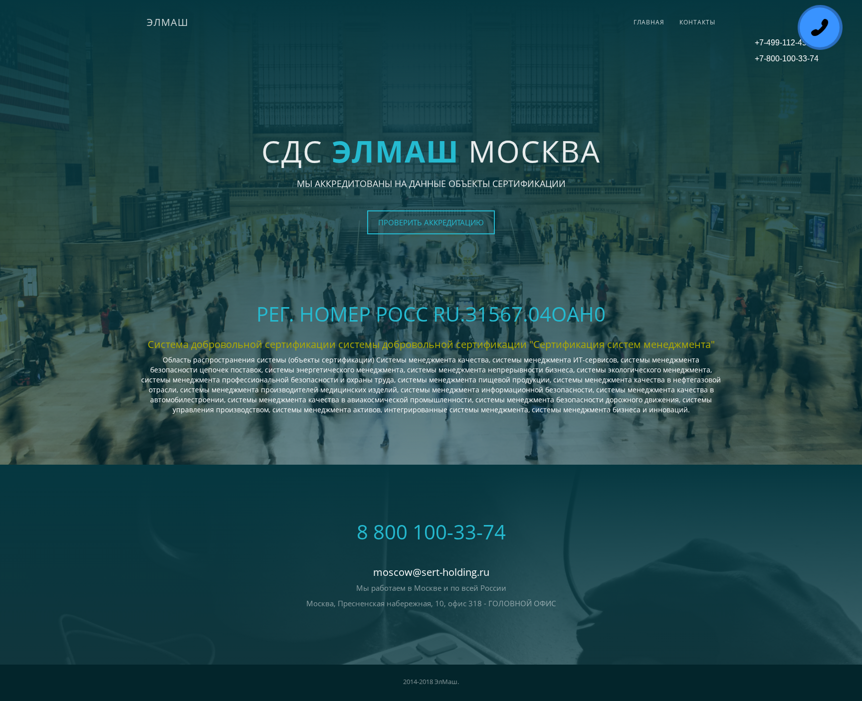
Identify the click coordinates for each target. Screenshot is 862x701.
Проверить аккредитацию (431, 222)
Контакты (697, 22)
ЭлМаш (168, 22)
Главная (649, 22)
